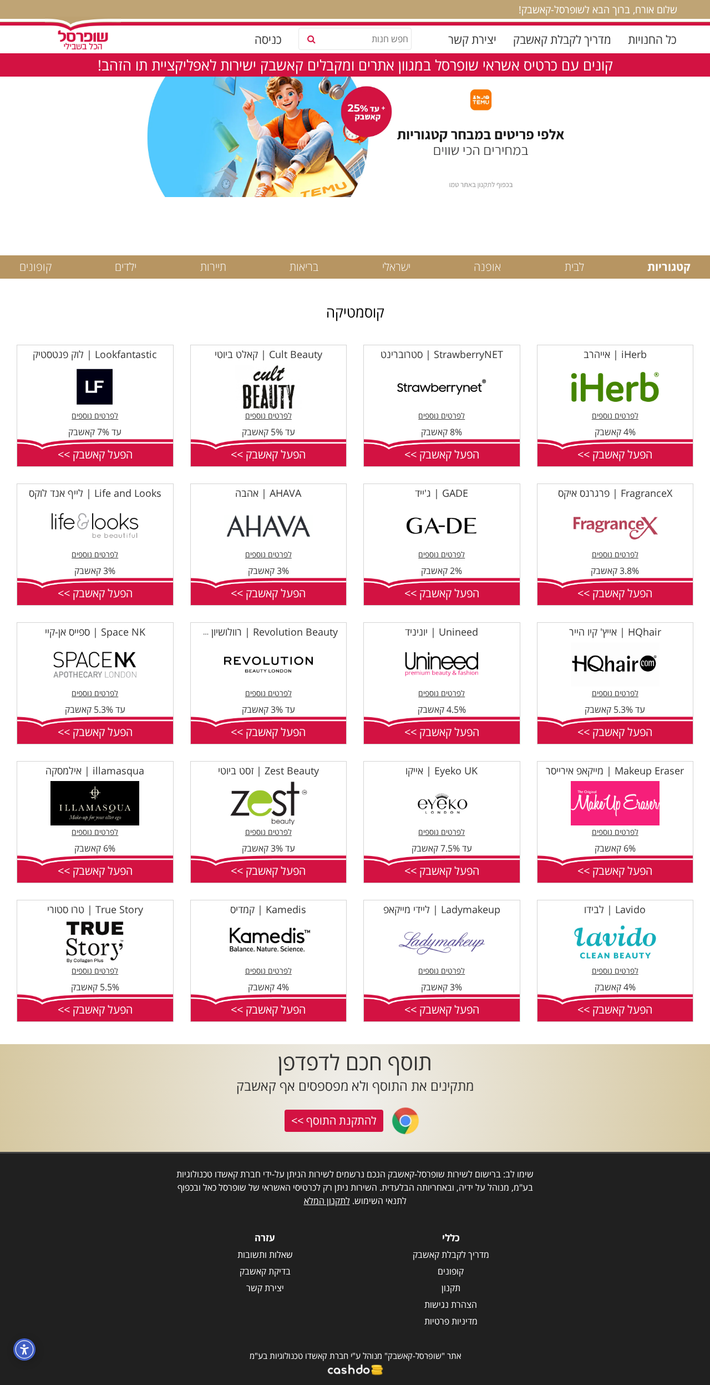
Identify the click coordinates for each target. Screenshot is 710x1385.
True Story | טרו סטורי (95, 909)
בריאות (304, 266)
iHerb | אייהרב (615, 354)
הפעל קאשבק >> (614, 454)
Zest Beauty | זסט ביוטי (268, 770)
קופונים (35, 266)
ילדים (125, 266)
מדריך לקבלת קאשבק (562, 39)
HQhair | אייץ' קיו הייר (615, 631)
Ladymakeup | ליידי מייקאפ (441, 909)
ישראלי (396, 266)
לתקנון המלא (327, 1201)
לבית (574, 266)
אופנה (487, 266)
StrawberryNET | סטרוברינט (442, 354)
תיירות (213, 266)
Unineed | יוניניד (441, 631)
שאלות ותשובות (265, 1254)
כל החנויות (652, 39)
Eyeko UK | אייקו (441, 770)
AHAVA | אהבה (268, 493)
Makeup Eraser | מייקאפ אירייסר (615, 770)
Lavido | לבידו (615, 909)
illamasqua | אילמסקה (94, 770)
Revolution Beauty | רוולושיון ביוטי (264, 631)
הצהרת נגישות (450, 1304)
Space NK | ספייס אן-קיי (95, 631)
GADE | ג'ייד (441, 493)
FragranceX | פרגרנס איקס (615, 493)
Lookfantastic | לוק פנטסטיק (95, 354)
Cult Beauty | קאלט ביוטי (268, 354)
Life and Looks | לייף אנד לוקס (95, 493)
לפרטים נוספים (615, 415)
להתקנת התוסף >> (334, 1120)
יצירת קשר (472, 39)
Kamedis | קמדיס (268, 909)
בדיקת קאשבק (265, 1271)
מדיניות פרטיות (451, 1321)
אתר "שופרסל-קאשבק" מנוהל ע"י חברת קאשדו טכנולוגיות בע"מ (355, 1355)
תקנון (451, 1288)
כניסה (268, 39)
